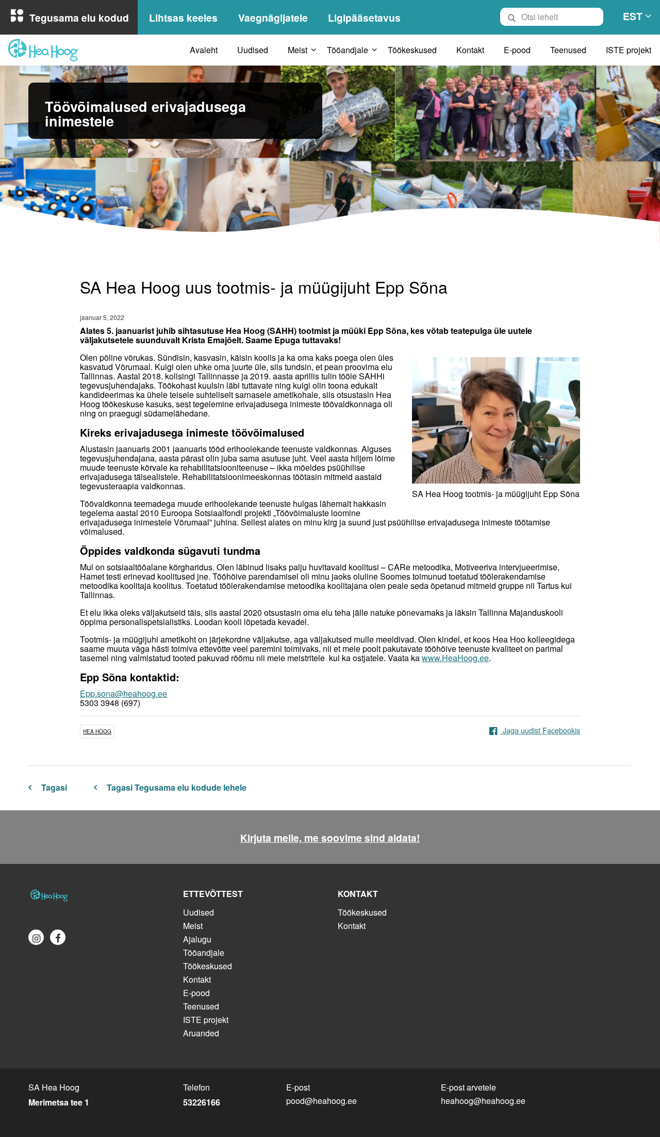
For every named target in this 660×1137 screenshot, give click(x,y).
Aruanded (201, 1033)
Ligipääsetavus (364, 17)
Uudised (252, 50)
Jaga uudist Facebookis (540, 730)
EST (632, 16)
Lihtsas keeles (183, 17)
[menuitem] (556, 17)
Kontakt (470, 50)
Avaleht (204, 50)
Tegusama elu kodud (79, 17)
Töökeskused (412, 50)
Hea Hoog (97, 731)
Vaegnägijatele (273, 17)
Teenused (568, 50)
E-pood (517, 50)
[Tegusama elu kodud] (98, 895)
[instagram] (36, 937)
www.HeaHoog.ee (455, 658)
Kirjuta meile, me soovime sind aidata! (330, 837)
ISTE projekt (628, 50)
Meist (297, 50)
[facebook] (57, 937)
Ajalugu (197, 939)
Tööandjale (347, 50)
